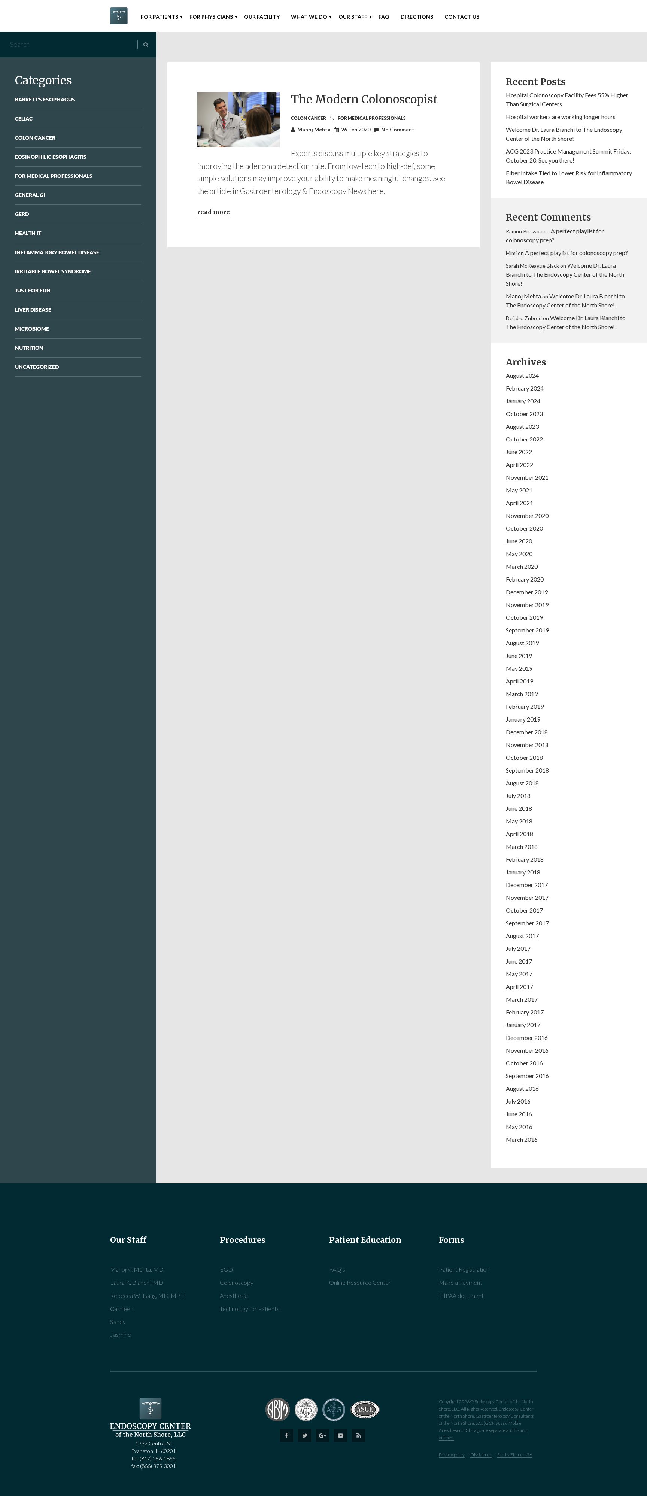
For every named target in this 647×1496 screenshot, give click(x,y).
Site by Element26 (514, 1454)
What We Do (309, 16)
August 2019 (522, 642)
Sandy (118, 1321)
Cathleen (121, 1308)
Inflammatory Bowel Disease (57, 252)
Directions (417, 16)
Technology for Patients (249, 1308)
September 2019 (527, 630)
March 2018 (522, 846)
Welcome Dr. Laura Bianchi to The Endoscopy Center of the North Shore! (565, 274)
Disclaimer (481, 1454)
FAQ (384, 16)
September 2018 (527, 770)
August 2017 (522, 935)
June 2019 (519, 655)
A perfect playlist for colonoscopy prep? (576, 252)
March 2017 (522, 999)
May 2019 (519, 668)
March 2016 (522, 1139)
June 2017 (519, 961)
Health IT (28, 233)
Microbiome (32, 328)
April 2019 (519, 681)
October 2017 (524, 910)
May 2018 (519, 821)
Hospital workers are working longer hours (561, 116)
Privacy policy (452, 1454)
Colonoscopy (236, 1282)
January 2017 (523, 1024)
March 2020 (522, 566)
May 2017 (519, 973)
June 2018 (519, 808)
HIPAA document (461, 1295)
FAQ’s (337, 1269)
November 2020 (527, 515)
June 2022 (519, 451)
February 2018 (525, 859)
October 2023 (524, 413)
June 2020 (519, 540)
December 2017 (527, 884)
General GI (30, 195)
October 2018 (524, 757)
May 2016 (519, 1126)
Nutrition (29, 348)
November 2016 (527, 1050)
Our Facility (262, 16)
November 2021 (527, 477)
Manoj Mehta (523, 296)
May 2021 (519, 490)
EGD (226, 1269)
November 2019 (527, 604)
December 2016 (527, 1037)
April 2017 (519, 986)
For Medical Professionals (53, 176)
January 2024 (523, 400)
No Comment (397, 129)
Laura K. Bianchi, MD (136, 1282)
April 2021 (519, 502)
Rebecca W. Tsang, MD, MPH (147, 1295)
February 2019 (525, 706)
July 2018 (518, 795)
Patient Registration (464, 1269)
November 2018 (527, 744)
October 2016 (524, 1062)
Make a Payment (460, 1282)
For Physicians (211, 16)
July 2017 (518, 948)
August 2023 (522, 426)
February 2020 (525, 579)
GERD (22, 214)
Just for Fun (33, 290)
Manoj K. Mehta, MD (137, 1269)
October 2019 (524, 617)
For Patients (159, 16)
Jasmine (120, 1334)
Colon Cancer (35, 137)
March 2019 (522, 693)
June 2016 (519, 1113)
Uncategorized (37, 367)
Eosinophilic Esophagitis (50, 157)
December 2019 (527, 591)
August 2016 (522, 1088)
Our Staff (352, 16)
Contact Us (461, 16)
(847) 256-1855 (158, 1458)
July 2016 (518, 1101)
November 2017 (527, 897)
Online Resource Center (360, 1282)
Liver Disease (33, 309)
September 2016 (527, 1075)
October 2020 (524, 528)
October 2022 (524, 439)
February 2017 (525, 1012)
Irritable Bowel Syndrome (53, 271)
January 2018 (523, 872)
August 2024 (522, 375)
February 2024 (525, 388)
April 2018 (519, 833)
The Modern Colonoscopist (364, 99)
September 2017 (527, 922)
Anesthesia (234, 1295)
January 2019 (523, 719)
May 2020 (519, 553)
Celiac (24, 118)
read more (213, 212)
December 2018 (527, 731)
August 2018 (522, 782)
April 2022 (519, 464)
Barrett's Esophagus (45, 99)
